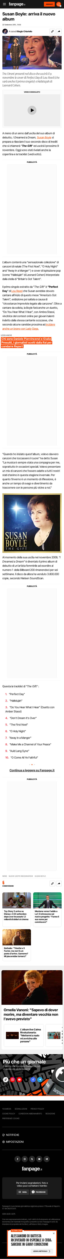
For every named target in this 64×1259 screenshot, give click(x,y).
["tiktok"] (5, 1079)
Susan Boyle (44, 137)
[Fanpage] (32, 1169)
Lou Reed (16, 291)
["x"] (26, 1079)
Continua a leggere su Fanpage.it (32, 770)
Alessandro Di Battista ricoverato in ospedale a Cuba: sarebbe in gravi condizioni (31, 1240)
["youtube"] (19, 1079)
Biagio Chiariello (24, 31)
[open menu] (3, 4)
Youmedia (6, 1109)
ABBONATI (49, 4)
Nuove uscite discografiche (21, 876)
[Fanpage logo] (17, 4)
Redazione (50, 1114)
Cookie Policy (8, 1114)
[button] (59, 31)
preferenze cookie (10, 1118)
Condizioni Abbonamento (30, 1114)
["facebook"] (33, 1079)
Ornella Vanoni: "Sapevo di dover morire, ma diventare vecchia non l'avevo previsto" (31, 1014)
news (4, 876)
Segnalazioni (21, 1109)
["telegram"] (40, 1079)
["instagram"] (12, 1079)
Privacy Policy (37, 1109)
